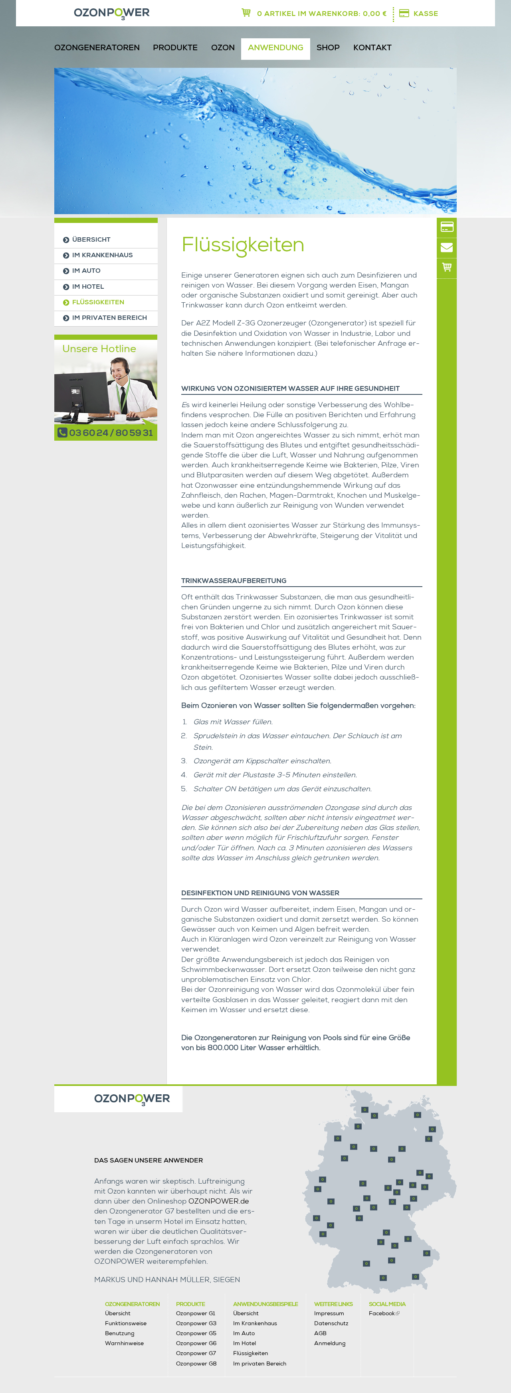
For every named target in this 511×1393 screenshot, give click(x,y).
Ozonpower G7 (196, 1353)
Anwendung (275, 49)
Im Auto (86, 271)
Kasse (426, 14)
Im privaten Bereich (109, 318)
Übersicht (91, 240)
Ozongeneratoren (97, 49)
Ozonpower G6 (196, 1343)
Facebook (382, 1313)
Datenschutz (331, 1323)
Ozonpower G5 (196, 1333)
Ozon (223, 49)
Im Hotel (88, 287)
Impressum (329, 1313)
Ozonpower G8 (196, 1363)
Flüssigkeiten (98, 303)
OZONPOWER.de (218, 1202)
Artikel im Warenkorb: (322, 14)
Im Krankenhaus (102, 256)
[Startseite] (89, 15)
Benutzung (120, 1333)
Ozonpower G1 (195, 1313)
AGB (320, 1333)
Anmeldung (330, 1343)
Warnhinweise (124, 1343)
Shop (328, 49)
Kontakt (372, 49)
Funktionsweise (126, 1323)
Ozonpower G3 (196, 1323)
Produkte (175, 49)
